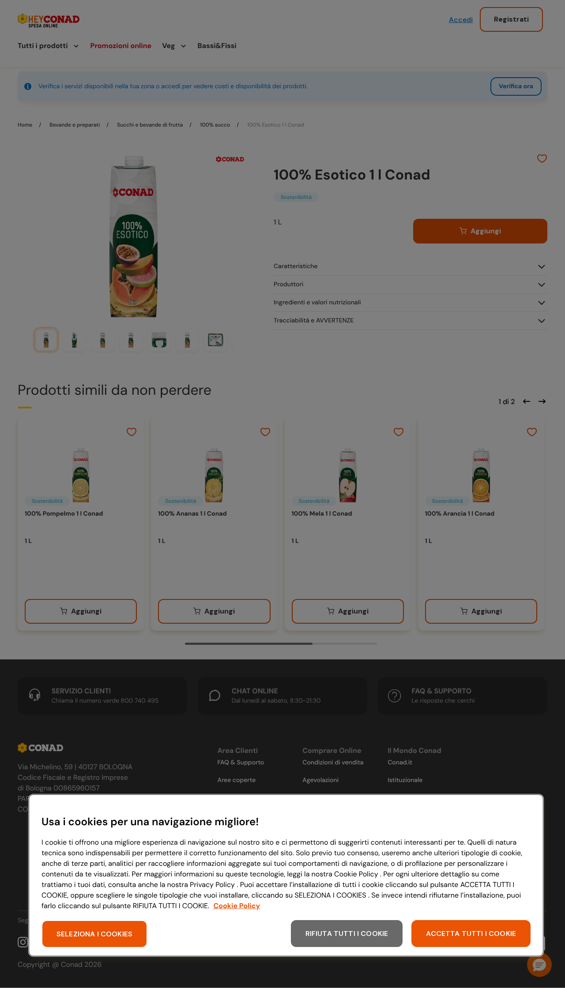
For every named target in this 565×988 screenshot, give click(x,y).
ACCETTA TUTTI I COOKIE (471, 933)
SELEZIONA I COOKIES (94, 934)
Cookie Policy (237, 905)
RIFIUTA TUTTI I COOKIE (346, 933)
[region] (286, 875)
